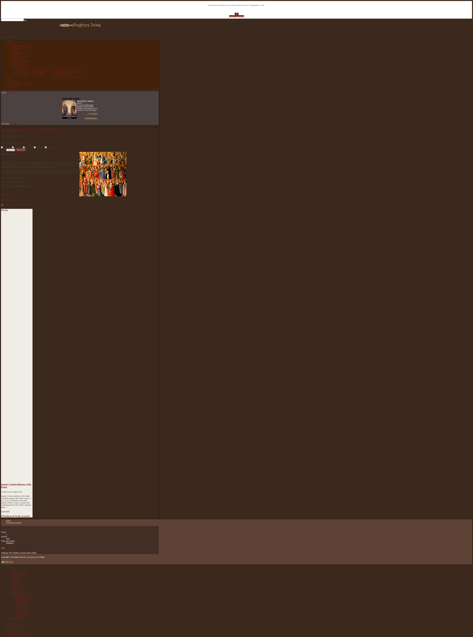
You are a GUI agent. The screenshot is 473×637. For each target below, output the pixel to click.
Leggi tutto (5, 497)
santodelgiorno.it (90, 118)
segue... (5, 194)
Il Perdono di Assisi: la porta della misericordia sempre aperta (15, 505)
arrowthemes (31, 557)
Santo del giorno (71, 98)
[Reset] (25, 20)
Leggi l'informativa (236, 16)
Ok (237, 14)
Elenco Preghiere (7, 200)
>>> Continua (92, 114)
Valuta (3, 150)
